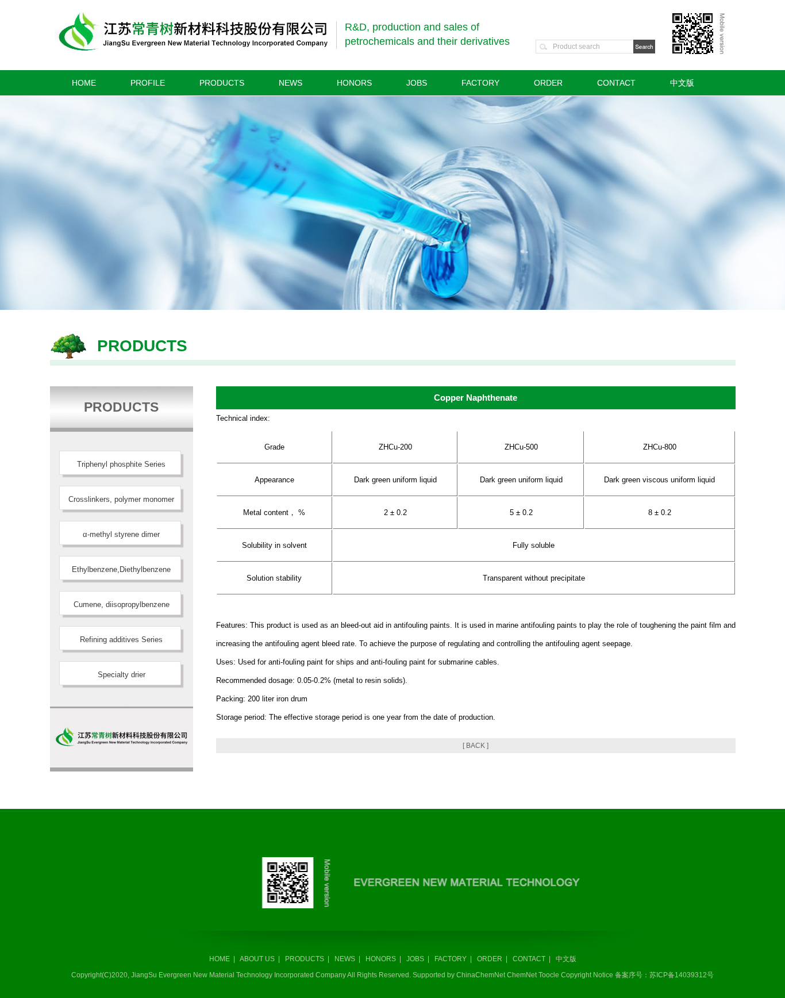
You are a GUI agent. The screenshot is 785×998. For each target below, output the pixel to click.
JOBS (416, 82)
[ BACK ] (475, 746)
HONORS (354, 82)
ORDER (548, 82)
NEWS (290, 82)
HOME (84, 82)
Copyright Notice (587, 975)
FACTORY (480, 82)
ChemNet (522, 975)
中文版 (682, 82)
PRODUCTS (221, 82)
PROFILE (147, 82)
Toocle (548, 975)
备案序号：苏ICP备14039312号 (664, 975)
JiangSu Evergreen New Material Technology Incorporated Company (239, 975)
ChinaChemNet (480, 975)
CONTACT (616, 82)
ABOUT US (257, 959)
